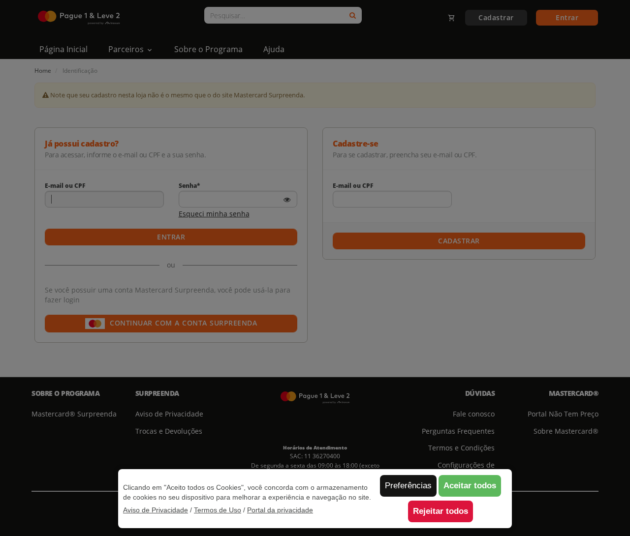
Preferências (408, 485)
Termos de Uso (217, 510)
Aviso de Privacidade (155, 510)
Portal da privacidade (280, 510)
